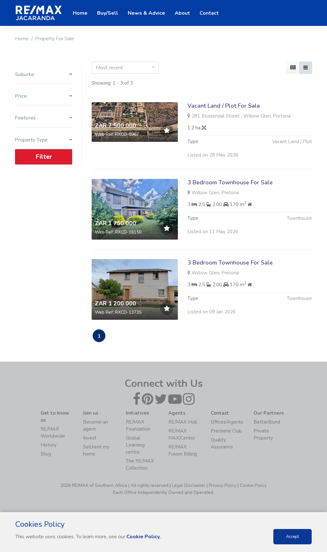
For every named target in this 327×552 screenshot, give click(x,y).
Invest (89, 438)
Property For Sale (54, 38)
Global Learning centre (135, 445)
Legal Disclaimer (188, 485)
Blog (46, 454)
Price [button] (21, 96)
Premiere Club (226, 431)
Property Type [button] (31, 140)
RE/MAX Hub (182, 422)
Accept (292, 537)
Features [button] (25, 118)
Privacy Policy (222, 485)
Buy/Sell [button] (107, 13)
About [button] (182, 13)
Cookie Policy (253, 485)
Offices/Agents (227, 422)
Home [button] (80, 13)
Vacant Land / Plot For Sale (223, 106)
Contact (209, 13)
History (49, 445)
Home (22, 38)
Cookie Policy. (143, 536)
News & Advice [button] (146, 13)
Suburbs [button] (24, 75)
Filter (43, 156)
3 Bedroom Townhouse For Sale (230, 182)
